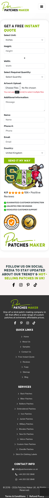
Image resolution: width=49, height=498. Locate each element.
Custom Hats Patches (26, 444)
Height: (8, 46)
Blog (26, 377)
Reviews (26, 362)
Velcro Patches (26, 439)
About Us (26, 342)
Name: (7, 115)
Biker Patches (26, 399)
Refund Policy (36, 496)
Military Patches (26, 424)
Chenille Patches (26, 449)
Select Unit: (10, 35)
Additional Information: (16, 97)
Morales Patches (26, 429)
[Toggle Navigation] (41, 6)
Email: (7, 137)
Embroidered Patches (26, 409)
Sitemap (26, 372)
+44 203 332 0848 (26, 474)
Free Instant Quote (26, 357)
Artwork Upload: (12, 83)
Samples (26, 347)
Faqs (26, 367)
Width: (7, 61)
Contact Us (26, 352)
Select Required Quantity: (17, 72)
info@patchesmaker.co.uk (26, 469)
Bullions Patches (26, 404)
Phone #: (8, 126)
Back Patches (26, 393)
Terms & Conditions (15, 496)
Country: (8, 148)
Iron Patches (26, 414)
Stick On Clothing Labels (26, 454)
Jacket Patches (26, 419)
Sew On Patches (26, 434)
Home (26, 337)
